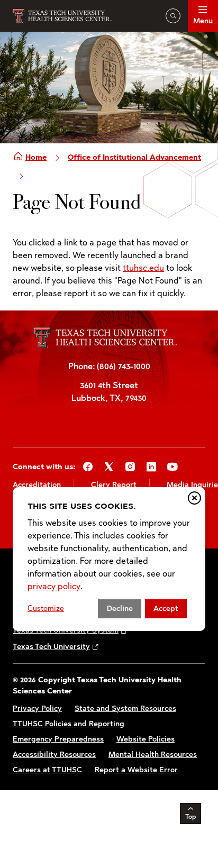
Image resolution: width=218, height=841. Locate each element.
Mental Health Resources (152, 754)
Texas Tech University (51, 646)
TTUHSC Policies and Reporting (68, 723)
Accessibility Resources (54, 754)
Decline (120, 608)
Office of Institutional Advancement (134, 157)
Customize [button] (46, 608)
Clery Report (114, 484)
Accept (165, 608)
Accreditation (37, 484)
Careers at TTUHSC (47, 769)
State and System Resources (125, 708)
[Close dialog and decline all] (194, 498)
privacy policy (54, 586)
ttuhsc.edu (143, 268)
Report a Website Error (136, 769)
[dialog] (109, 558)
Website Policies (145, 739)
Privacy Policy (37, 708)
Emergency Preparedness (58, 739)
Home (36, 157)
